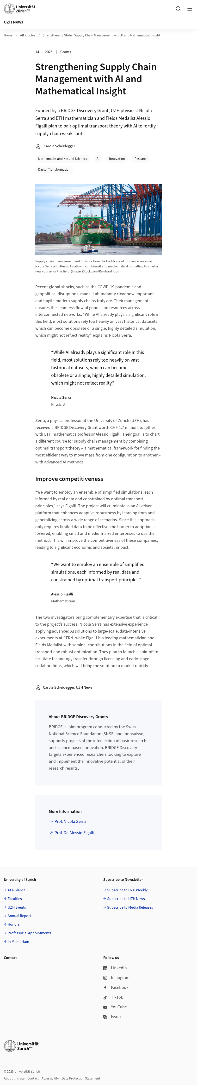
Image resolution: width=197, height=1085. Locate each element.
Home (8, 35)
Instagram (120, 978)
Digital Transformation (54, 169)
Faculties (15, 898)
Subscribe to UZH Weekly (127, 890)
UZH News (13, 22)
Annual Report (19, 915)
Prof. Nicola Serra (70, 822)
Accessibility (50, 1078)
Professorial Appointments (29, 933)
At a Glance (16, 890)
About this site (14, 1078)
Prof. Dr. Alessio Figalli (74, 833)
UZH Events (17, 907)
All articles (27, 35)
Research (141, 158)
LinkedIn (119, 968)
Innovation (117, 158)
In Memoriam (18, 941)
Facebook (120, 988)
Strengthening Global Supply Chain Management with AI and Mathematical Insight (101, 35)
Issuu (116, 1017)
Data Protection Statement (81, 1078)
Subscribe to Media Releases (130, 907)
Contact (33, 1078)
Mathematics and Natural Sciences (62, 158)
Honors (14, 924)
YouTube (119, 1007)
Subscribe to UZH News (126, 898)
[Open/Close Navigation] (190, 8)
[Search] (178, 8)
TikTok (117, 997)
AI (98, 158)
